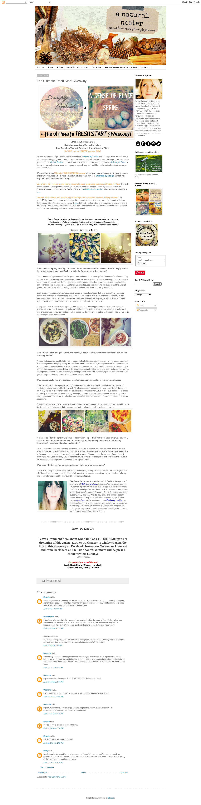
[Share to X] (53, 580)
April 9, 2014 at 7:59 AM (52, 609)
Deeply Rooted (56, 162)
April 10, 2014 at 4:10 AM (53, 714)
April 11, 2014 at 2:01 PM (53, 743)
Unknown (47, 653)
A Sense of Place (118, 162)
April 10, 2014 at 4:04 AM (53, 682)
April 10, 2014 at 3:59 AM (53, 667)
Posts (140, 306)
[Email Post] (43, 580)
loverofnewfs (48, 617)
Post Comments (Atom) (57, 777)
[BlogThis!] (50, 580)
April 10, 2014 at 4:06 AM (53, 697)
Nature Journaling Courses (77, 67)
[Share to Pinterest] (59, 580)
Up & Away (145, 67)
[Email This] (47, 580)
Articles (60, 67)
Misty (45, 751)
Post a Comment (47, 767)
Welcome (40, 67)
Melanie (46, 597)
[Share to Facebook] (56, 580)
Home (50, 67)
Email (139, 257)
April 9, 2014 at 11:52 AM (53, 628)
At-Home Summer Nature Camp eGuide (121, 67)
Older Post (124, 773)
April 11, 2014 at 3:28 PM (53, 763)
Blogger (111, 798)
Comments (143, 310)
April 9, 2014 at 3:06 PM (52, 645)
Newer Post (42, 773)
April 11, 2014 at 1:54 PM (53, 728)
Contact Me (96, 67)
